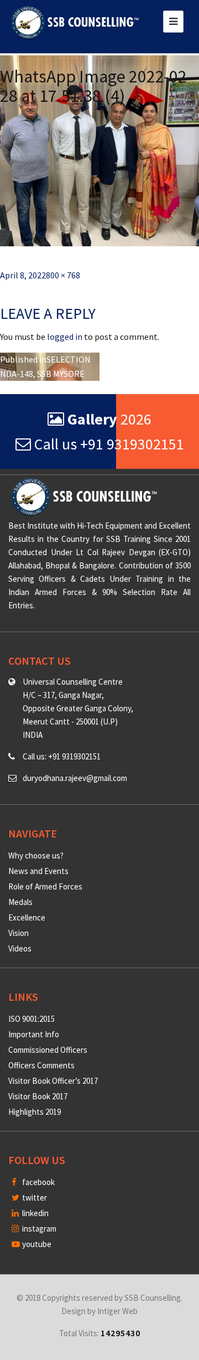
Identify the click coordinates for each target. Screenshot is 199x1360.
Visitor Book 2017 (37, 1096)
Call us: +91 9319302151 (62, 756)
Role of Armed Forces (45, 886)
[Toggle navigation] (173, 22)
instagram (38, 1228)
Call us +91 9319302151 (107, 444)
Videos (20, 948)
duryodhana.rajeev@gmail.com (75, 778)
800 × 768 (63, 275)
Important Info (33, 1034)
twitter (33, 1197)
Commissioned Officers (47, 1049)
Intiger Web (117, 1311)
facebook (37, 1182)
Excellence (26, 917)
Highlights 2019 (34, 1111)
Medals (20, 902)
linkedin (34, 1213)
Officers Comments (41, 1065)
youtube (35, 1244)
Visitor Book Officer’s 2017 (53, 1080)
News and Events (38, 871)
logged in (64, 336)
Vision (18, 933)
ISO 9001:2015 (31, 1018)
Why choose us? (36, 855)
